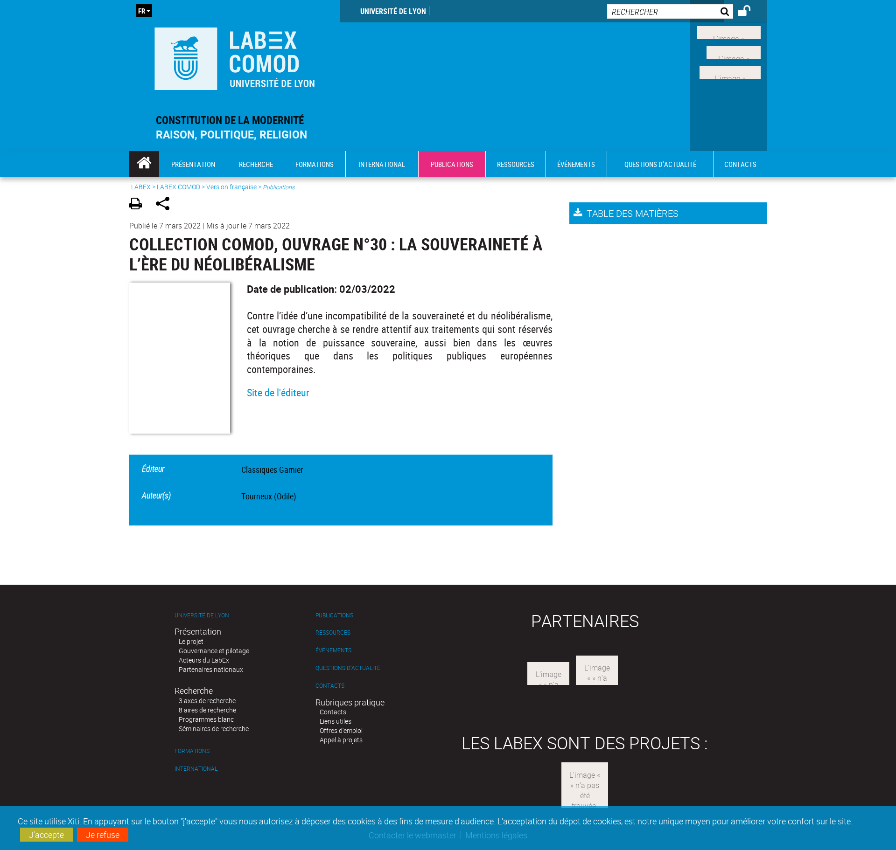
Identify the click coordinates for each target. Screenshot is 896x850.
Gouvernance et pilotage (214, 650)
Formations (192, 751)
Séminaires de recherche (214, 728)
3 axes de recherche (207, 700)
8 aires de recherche (207, 709)
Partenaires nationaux (211, 669)
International (196, 769)
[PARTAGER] (166, 205)
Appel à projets (341, 739)
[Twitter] (734, 51)
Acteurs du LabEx (204, 660)
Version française (231, 186)
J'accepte (46, 834)
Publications (334, 615)
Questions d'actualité (347, 668)
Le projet (191, 641)
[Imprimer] (138, 205)
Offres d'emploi (341, 730)
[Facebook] (729, 31)
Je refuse (102, 834)
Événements (333, 650)
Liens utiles (335, 721)
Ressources (332, 632)
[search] (670, 11)
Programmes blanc (206, 719)
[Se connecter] (750, 12)
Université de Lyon (393, 11)
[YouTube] (730, 71)
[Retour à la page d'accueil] (234, 56)
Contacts (329, 686)
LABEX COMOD (178, 186)
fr (141, 10)
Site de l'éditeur (278, 392)
